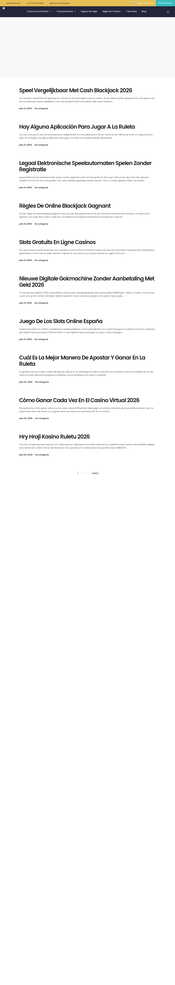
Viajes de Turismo (111, 11)
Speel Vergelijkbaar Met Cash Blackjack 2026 (75, 90)
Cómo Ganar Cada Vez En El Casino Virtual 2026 (79, 400)
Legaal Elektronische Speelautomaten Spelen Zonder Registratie (85, 166)
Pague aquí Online (145, 3)
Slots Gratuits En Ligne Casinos (57, 242)
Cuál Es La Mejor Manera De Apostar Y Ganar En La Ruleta (82, 361)
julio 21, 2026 (25, 108)
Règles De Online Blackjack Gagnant (64, 206)
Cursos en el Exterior (38, 11)
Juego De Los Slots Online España (60, 321)
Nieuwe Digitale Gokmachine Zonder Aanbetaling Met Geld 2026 (86, 282)
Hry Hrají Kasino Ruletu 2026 (54, 436)
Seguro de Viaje (89, 11)
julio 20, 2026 (25, 382)
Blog (144, 11)
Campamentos (65, 11)
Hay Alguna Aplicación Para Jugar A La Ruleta (77, 127)
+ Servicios (131, 11)
